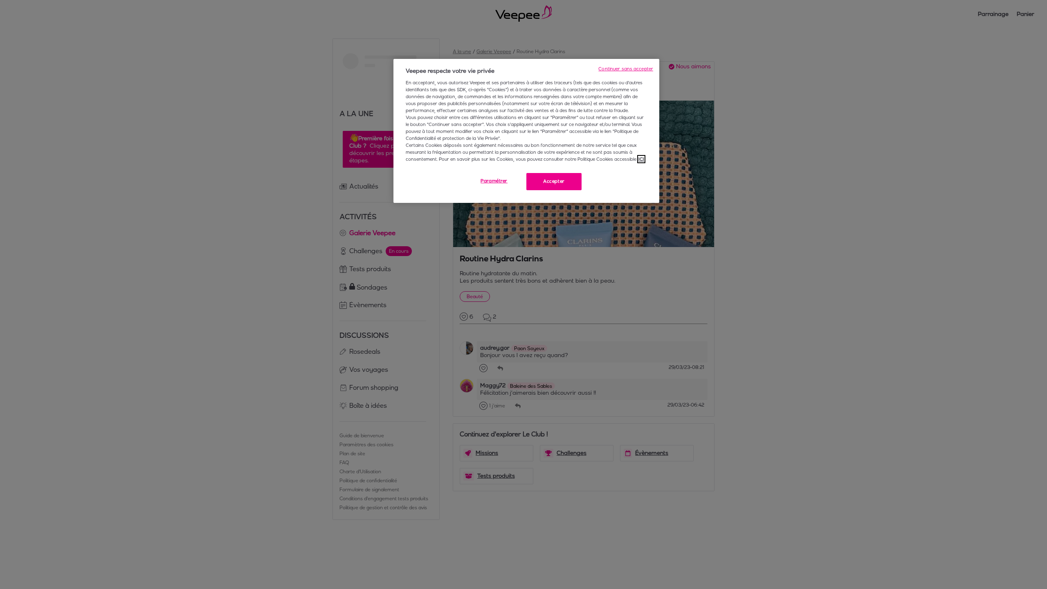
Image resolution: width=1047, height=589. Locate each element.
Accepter (554, 181)
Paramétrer (494, 181)
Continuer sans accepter (625, 69)
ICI (641, 159)
